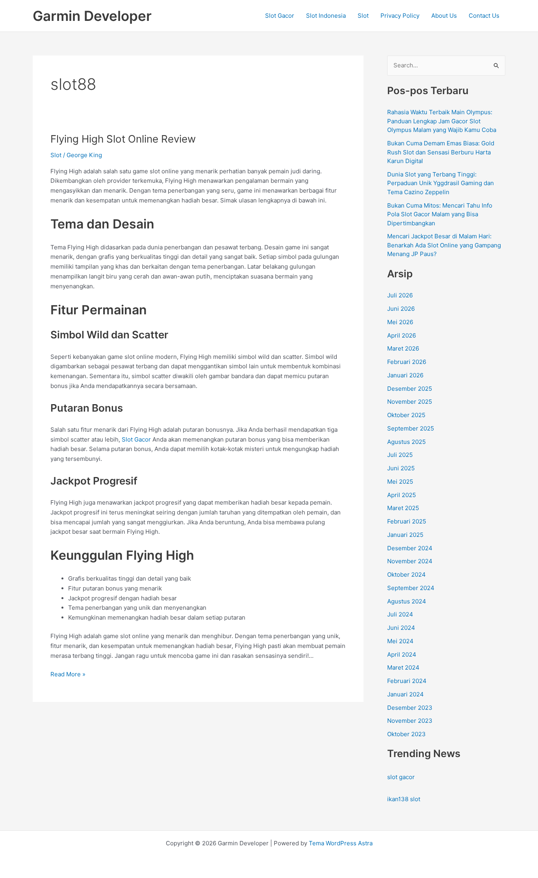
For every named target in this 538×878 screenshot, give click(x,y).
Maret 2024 (403, 667)
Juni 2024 (401, 627)
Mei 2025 (400, 481)
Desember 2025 (409, 388)
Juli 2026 (400, 295)
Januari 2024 (405, 694)
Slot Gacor (279, 15)
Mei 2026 (400, 322)
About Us (444, 15)
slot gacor (401, 777)
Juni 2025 (401, 468)
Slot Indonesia (326, 15)
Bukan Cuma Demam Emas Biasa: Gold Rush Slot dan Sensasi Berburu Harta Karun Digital (440, 152)
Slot (363, 15)
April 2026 (401, 335)
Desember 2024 (409, 548)
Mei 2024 (400, 641)
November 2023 (409, 720)
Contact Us (484, 15)
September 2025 (410, 428)
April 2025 (401, 495)
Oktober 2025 (406, 415)
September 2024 (410, 588)
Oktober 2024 (406, 574)
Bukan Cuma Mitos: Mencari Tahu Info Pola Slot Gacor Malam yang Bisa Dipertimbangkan (439, 214)
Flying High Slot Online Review (123, 139)
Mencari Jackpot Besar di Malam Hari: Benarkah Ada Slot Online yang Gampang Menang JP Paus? (444, 245)
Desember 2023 (409, 707)
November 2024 (409, 561)
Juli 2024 (400, 614)
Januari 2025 (405, 534)
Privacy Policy (399, 15)
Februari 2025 (406, 521)
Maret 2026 (403, 348)
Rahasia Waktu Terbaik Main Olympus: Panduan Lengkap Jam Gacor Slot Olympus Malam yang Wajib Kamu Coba (441, 121)
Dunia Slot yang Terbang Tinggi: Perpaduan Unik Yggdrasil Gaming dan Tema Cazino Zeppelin (440, 183)
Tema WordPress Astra (341, 843)
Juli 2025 (400, 454)
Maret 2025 (403, 508)
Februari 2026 (406, 362)
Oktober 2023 (406, 734)
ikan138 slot (403, 799)
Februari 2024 (407, 681)
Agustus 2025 (406, 441)
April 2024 (401, 654)
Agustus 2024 (406, 601)
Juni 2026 (401, 308)
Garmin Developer (92, 15)
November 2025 (409, 401)
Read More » (67, 674)
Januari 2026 (405, 375)
